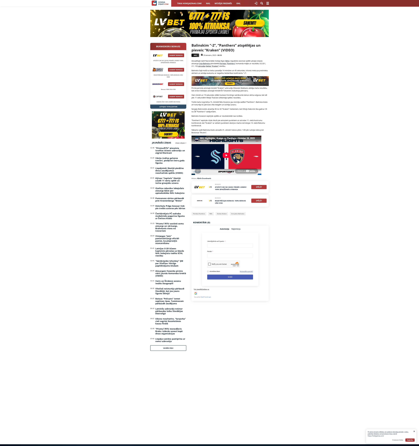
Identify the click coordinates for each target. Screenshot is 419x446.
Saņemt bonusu (176, 55)
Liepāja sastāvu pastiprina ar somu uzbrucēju (170, 340)
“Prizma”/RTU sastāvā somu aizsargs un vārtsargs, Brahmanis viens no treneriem (169, 227)
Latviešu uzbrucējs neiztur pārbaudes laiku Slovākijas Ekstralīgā (169, 311)
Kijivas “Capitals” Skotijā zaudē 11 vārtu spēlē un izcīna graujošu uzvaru (168, 180)
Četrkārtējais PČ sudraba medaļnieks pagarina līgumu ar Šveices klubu (170, 216)
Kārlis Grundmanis (204, 178)
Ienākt (230, 277)
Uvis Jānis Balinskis (237, 214)
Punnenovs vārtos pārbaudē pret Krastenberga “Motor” (169, 199)
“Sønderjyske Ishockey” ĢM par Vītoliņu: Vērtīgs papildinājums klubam (169, 263)
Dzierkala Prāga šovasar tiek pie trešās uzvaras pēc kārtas (170, 207)
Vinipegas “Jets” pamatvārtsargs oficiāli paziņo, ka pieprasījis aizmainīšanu (167, 239)
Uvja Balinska (204, 63)
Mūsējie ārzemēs (223, 3)
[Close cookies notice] (414, 431)
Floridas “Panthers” (227, 63)
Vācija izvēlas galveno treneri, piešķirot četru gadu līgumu (170, 160)
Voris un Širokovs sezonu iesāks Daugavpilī (168, 282)
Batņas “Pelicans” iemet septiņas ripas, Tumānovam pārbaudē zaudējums (169, 301)
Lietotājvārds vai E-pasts (216, 241)
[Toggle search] (261, 3)
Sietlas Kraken (222, 214)
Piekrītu (410, 440)
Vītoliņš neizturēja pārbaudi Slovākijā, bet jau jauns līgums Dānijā (169, 291)
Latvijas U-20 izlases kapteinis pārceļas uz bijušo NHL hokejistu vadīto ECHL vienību (169, 252)
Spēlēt (259, 187)
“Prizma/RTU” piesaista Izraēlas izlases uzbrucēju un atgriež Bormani (170, 150)
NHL (208, 3)
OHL (238, 3)
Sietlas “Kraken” (212, 66)
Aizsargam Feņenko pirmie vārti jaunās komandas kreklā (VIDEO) (170, 273)
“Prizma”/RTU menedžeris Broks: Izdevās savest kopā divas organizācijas (169, 331)
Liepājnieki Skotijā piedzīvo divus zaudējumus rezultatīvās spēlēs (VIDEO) (169, 170)
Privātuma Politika (397, 440)
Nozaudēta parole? (246, 271)
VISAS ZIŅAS (180, 143)
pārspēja (201, 66)
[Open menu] (267, 3)
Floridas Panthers (199, 214)
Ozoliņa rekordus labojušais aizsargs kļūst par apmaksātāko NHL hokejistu (170, 190)
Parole (210, 251)
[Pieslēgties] (255, 3)
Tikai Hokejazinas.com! (189, 3)
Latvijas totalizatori (168, 107)
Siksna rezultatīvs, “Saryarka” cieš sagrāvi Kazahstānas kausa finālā (170, 321)
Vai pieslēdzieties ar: (201, 289)
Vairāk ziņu (168, 348)
